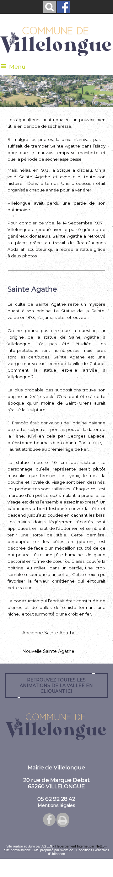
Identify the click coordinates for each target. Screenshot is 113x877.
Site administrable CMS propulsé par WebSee (38, 850)
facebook (49, 819)
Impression (62, 820)
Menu (17, 66)
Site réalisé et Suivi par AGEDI (29, 846)
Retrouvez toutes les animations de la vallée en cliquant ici (56, 685)
